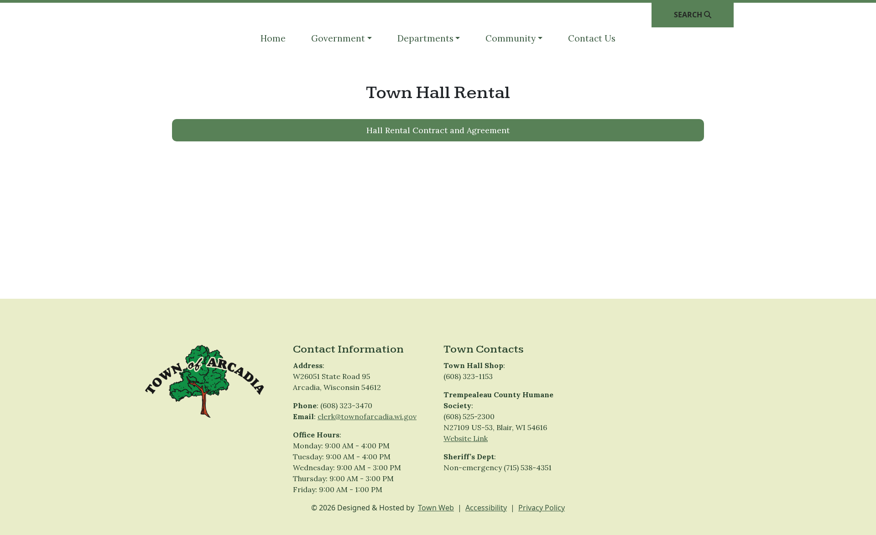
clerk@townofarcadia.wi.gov (367, 416)
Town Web (436, 508)
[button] (341, 38)
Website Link (465, 438)
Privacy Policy (541, 508)
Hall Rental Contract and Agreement (438, 130)
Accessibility (486, 508)
